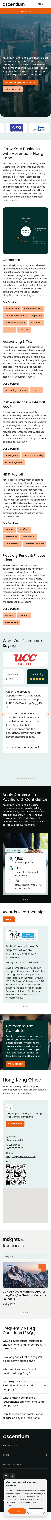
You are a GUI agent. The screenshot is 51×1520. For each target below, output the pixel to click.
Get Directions (15, 1131)
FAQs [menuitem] (6, 1462)
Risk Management (14, 470)
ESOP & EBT (36, 330)
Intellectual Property (15, 330)
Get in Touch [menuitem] (10, 1453)
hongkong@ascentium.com (20, 1164)
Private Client (11, 630)
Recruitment (28, 544)
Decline (36, 1511)
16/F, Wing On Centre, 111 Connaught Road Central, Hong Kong (25, 1123)
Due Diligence (11, 463)
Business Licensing (33, 316)
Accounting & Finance (16, 398)
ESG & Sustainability (33, 463)
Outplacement (12, 551)
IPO (9, 337)
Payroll (9, 537)
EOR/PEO (24, 537)
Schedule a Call (12, 97)
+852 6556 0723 (14, 1156)
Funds (24, 623)
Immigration (11, 544)
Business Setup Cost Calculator (20, 90)
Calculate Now (15, 1071)
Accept (17, 1511)
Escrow (24, 337)
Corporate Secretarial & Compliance (23, 323)
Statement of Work (34, 551)
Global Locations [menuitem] (12, 1472)
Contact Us (25, 11)
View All (9, 927)
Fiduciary (9, 623)
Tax (36, 398)
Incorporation (12, 316)
